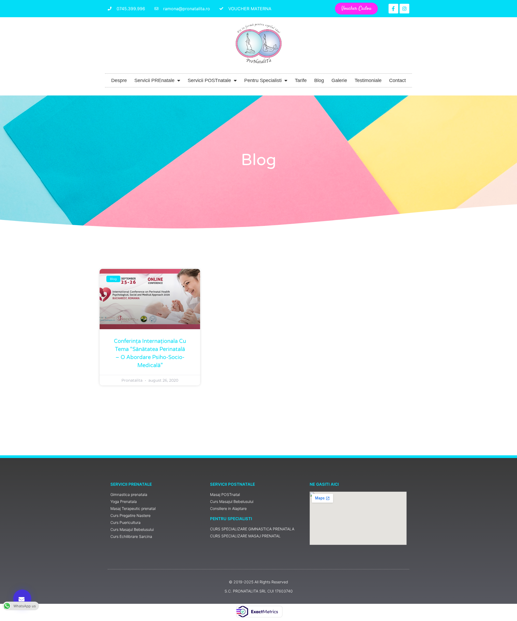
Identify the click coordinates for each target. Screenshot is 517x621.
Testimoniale (368, 80)
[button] (22, 599)
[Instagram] (404, 8)
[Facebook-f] (393, 8)
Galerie (339, 80)
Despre (119, 80)
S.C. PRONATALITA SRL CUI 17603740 (259, 591)
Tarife (301, 80)
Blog (319, 80)
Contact (397, 80)
